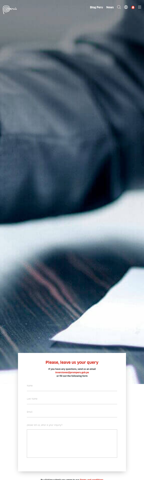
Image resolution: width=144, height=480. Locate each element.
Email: (30, 412)
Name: (30, 385)
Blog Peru (96, 7)
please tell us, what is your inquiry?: (45, 425)
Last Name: (32, 399)
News (110, 7)
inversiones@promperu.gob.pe (72, 372)
